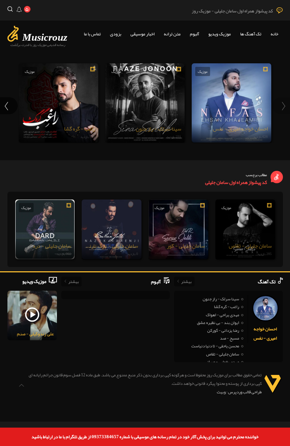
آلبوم (194, 34)
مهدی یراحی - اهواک (222, 315)
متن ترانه (172, 34)
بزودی (115, 34)
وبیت (221, 392)
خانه (274, 34)
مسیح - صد (229, 338)
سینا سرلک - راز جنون (221, 299)
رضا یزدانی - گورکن (223, 330)
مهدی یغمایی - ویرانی (221, 362)
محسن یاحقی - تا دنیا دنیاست (215, 346)
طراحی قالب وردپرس (245, 392)
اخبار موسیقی (142, 34)
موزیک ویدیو (219, 34)
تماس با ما (92, 34)
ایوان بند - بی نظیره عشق (218, 322)
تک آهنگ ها (250, 34)
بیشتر (186, 281)
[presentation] (281, 105)
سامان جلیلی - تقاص (222, 354)
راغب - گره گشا (226, 307)
